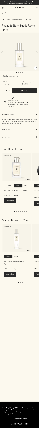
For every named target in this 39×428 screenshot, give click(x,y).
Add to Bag (24, 91)
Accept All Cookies (19, 424)
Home (3, 19)
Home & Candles (12, 19)
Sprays (20, 19)
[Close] (36, 405)
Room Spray (27, 19)
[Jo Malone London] (19, 8)
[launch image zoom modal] (35, 68)
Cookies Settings (19, 418)
